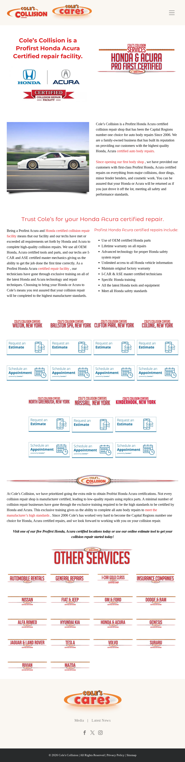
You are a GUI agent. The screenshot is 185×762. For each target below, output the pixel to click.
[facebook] (84, 733)
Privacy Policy (116, 755)
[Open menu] (172, 13)
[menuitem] (79, 720)
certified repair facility (53, 268)
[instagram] (100, 733)
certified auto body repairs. (136, 151)
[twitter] (92, 733)
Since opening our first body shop (120, 162)
